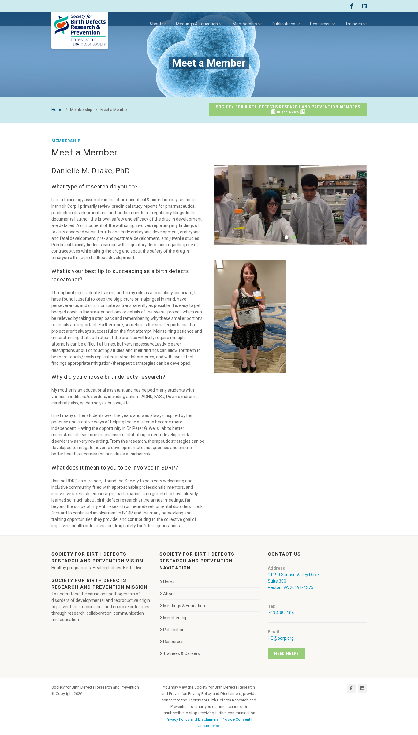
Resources (320, 23)
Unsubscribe (209, 725)
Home (56, 109)
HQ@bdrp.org (281, 638)
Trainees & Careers (181, 653)
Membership (245, 23)
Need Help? (286, 653)
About (155, 23)
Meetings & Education (197, 23)
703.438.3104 (281, 612)
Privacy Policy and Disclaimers (192, 719)
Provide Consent (236, 719)
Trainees (353, 23)
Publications (283, 23)
